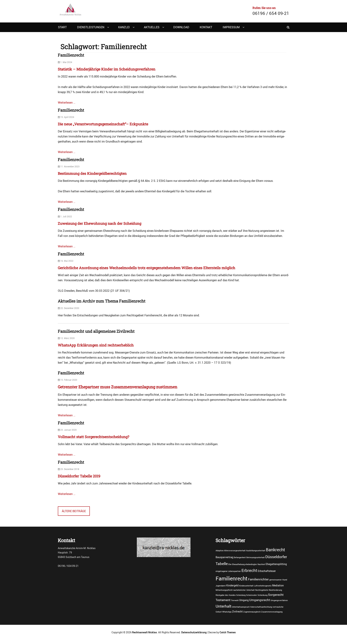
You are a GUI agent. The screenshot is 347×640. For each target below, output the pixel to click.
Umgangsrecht (259, 600)
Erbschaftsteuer (267, 571)
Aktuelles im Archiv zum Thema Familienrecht (101, 301)
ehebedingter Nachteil (255, 564)
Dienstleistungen (90, 27)
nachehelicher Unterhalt (244, 590)
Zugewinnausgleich (252, 611)
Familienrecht (71, 55)
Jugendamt (221, 585)
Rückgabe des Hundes (226, 595)
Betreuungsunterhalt (255, 557)
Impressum (231, 27)
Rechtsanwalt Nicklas (144, 632)
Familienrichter (258, 579)
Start (62, 27)
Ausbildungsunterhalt (255, 550)
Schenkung (262, 595)
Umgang (244, 600)
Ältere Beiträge (74, 511)
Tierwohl (235, 600)
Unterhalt (223, 606)
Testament (223, 600)
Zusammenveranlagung (271, 611)
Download (181, 27)
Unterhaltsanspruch (241, 607)
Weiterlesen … (66, 102)
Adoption (220, 550)
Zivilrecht (237, 611)
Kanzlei (124, 27)
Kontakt (206, 27)
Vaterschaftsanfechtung (261, 607)
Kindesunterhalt (246, 585)
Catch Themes (228, 632)
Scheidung (241, 595)
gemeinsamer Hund (278, 579)
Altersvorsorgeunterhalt (235, 550)
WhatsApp (227, 611)
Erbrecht (249, 570)
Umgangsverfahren (279, 600)
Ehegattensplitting (276, 564)
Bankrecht (275, 550)
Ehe (230, 564)
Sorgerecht (276, 595)
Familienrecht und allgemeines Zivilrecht (96, 331)
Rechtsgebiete (261, 590)
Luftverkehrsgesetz (263, 585)
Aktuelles (151, 27)
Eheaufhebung (238, 564)
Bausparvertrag (224, 557)
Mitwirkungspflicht (224, 590)
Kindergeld (232, 585)
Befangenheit (240, 557)
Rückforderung (275, 590)
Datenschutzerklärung (194, 632)
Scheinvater (251, 595)
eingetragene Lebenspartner (228, 571)
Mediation (278, 585)
